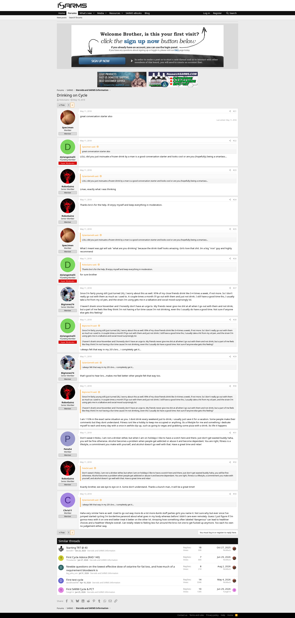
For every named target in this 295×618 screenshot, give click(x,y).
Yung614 (70, 592)
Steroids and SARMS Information (101, 550)
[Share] (230, 111)
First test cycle (74, 579)
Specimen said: (89, 146)
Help (223, 615)
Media (100, 13)
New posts (62, 17)
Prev (63, 105)
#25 (234, 229)
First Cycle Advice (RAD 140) (83, 557)
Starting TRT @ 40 (77, 547)
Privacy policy (212, 615)
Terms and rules (196, 615)
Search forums (75, 17)
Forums (72, 13)
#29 (234, 356)
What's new (86, 13)
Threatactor (71, 560)
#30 (234, 386)
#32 (234, 462)
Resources (114, 13)
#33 (234, 494)
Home (61, 13)
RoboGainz (64, 99)
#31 (234, 432)
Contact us (182, 615)
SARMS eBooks (134, 13)
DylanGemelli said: (90, 176)
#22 (234, 140)
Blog (147, 13)
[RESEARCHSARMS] (173, 79)
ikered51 (70, 550)
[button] (94, 13)
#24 (234, 199)
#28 (234, 319)
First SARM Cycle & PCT (80, 589)
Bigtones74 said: (89, 325)
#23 (234, 170)
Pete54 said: (87, 468)
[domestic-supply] (121, 79)
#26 (234, 258)
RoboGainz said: (89, 264)
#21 (234, 111)
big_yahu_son (72, 573)
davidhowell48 (72, 582)
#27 (234, 288)
